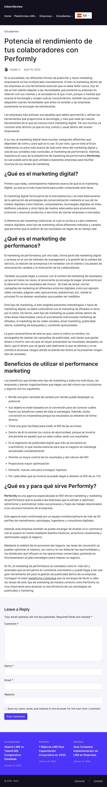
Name (9, 666)
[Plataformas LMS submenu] (36, 16)
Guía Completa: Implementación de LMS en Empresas (85, 751)
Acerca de (80, 781)
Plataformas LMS (24, 16)
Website (9, 694)
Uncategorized (11, 741)
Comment (11, 623)
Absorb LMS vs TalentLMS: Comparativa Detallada (14, 753)
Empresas (46, 16)
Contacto (98, 781)
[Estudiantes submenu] (72, 16)
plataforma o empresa (42, 578)
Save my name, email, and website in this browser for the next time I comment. (54, 708)
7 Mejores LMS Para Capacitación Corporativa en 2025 (52, 751)
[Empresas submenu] (53, 16)
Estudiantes (63, 16)
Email (8, 680)
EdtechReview (13, 6)
